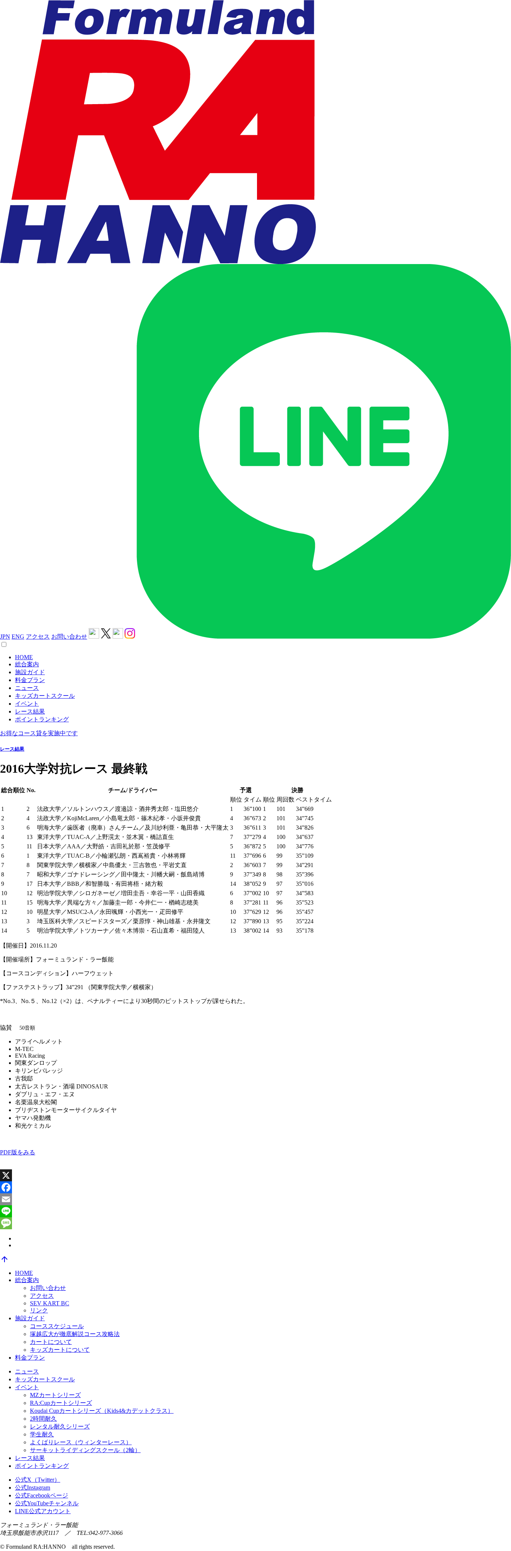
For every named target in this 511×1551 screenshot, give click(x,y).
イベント (27, 703)
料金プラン (30, 680)
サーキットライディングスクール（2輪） (85, 1450)
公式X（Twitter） (37, 1479)
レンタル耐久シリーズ (60, 1426)
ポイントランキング (42, 719)
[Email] (255, 1199)
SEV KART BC (49, 1303)
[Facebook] (255, 1187)
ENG (18, 636)
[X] (255, 1175)
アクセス (38, 636)
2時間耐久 (43, 1418)
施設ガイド (30, 672)
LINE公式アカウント (43, 1511)
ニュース (27, 688)
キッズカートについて (60, 1349)
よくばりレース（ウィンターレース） (81, 1442)
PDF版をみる (17, 1152)
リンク (39, 1310)
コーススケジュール (57, 1326)
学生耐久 (42, 1434)
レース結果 (30, 711)
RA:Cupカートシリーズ (61, 1403)
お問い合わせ (69, 636)
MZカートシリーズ (55, 1395)
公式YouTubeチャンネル (47, 1503)
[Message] (255, 1223)
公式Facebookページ (41, 1495)
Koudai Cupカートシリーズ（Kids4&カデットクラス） (102, 1411)
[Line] (255, 1211)
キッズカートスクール (45, 696)
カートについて (51, 1342)
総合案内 (27, 664)
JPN (5, 636)
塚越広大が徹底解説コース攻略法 (75, 1334)
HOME (24, 657)
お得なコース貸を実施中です (39, 733)
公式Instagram (32, 1487)
